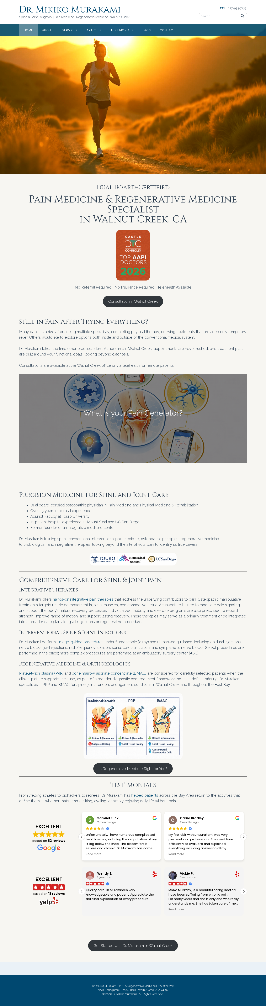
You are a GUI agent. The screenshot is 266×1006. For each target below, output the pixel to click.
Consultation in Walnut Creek (133, 301)
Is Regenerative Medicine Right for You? (133, 769)
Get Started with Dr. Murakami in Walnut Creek (133, 945)
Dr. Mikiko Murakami (70, 10)
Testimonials (122, 30)
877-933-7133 (237, 8)
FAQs (147, 30)
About (47, 30)
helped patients (144, 795)
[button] (243, 837)
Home (28, 30)
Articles (93, 30)
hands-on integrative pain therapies (83, 599)
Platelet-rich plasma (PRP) (41, 673)
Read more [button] (93, 854)
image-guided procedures (81, 642)
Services (69, 30)
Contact (167, 30)
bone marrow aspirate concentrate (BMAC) (109, 673)
